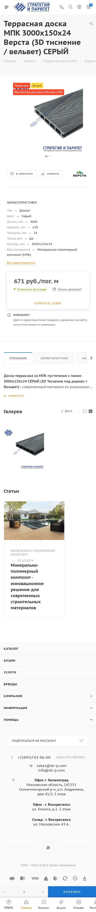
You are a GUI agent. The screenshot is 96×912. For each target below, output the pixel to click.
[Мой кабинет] (79, 7)
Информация (15, 708)
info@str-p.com (51, 770)
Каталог (11, 649)
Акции (9, 660)
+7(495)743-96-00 (34, 757)
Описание (18, 358)
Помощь (11, 720)
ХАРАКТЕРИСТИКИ (54, 358)
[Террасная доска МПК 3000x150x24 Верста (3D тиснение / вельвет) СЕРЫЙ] (23, 449)
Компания (13, 696)
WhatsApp (48, 848)
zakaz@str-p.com (51, 765)
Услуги (10, 672)
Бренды (10, 684)
